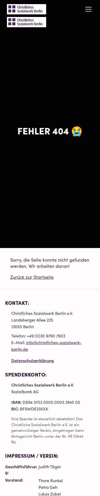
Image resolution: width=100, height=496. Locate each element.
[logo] (26, 22)
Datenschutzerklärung (32, 360)
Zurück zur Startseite (32, 277)
